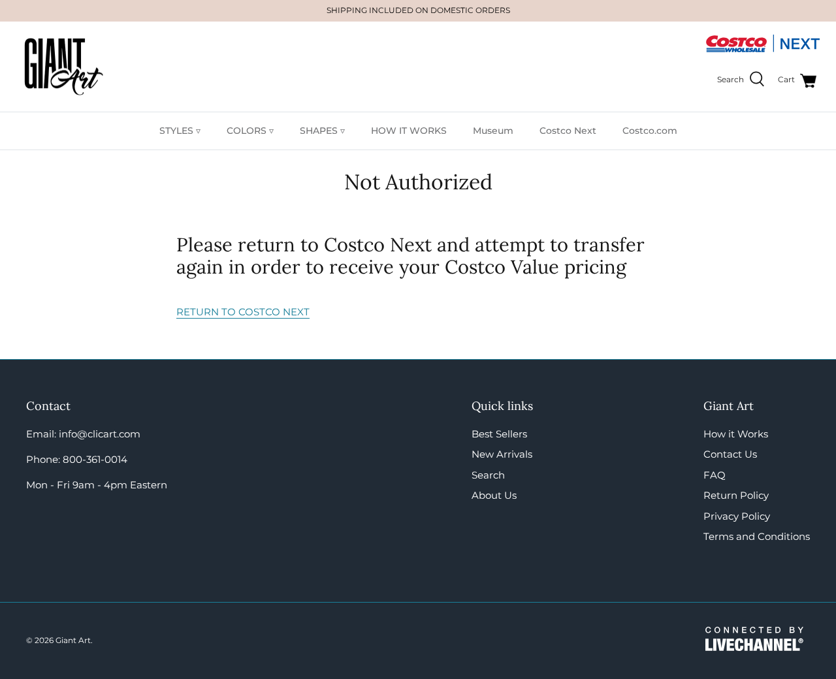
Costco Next (567, 130)
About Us (494, 495)
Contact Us (730, 454)
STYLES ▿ (180, 130)
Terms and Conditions (756, 536)
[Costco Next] (762, 50)
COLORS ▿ (250, 130)
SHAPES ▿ (322, 130)
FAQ (714, 475)
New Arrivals (502, 454)
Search (488, 475)
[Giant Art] (64, 67)
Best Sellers (499, 434)
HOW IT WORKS (409, 130)
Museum (493, 130)
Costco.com (649, 130)
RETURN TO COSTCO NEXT (243, 312)
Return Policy (736, 495)
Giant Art (73, 640)
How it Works (735, 434)
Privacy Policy (736, 516)
